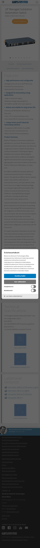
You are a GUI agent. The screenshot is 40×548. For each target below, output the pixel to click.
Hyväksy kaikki (20, 276)
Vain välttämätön (20, 282)
